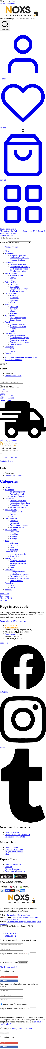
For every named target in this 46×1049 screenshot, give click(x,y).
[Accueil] (2, 389)
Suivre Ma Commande (13, 360)
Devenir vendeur (6, 235)
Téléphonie (18, 231)
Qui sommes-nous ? (12, 832)
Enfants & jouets (10, 233)
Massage (13, 302)
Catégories (9, 481)
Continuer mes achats (13, 376)
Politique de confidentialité (15, 837)
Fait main (3, 600)
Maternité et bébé (16, 275)
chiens (12, 351)
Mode (35, 231)
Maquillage (14, 298)
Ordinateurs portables (18, 264)
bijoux (12, 311)
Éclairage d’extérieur (18, 327)
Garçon (13, 278)
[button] (0, 380)
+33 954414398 (11, 625)
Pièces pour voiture (17, 335)
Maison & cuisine (7, 231)
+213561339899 (11, 627)
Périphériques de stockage (20, 267)
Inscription (4, 1033)
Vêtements (14, 307)
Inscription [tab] (10, 935)
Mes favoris (21, 915)
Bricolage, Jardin (11, 322)
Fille (11, 280)
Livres (7, 251)
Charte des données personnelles (17, 835)
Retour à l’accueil (7, 621)
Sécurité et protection (18, 271)
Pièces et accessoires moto (20, 342)
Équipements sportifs (18, 318)
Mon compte (31, 915)
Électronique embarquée (19, 338)
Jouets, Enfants (11, 273)
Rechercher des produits (9, 18)
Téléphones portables (18, 255)
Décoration (14, 284)
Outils (12, 331)
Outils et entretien (16, 344)
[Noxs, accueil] (21, 16)
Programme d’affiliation (14, 849)
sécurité (13, 329)
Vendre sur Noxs (11, 457)
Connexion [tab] (10, 933)
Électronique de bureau (19, 269)
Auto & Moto (10, 333)
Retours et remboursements (15, 871)
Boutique (8, 353)
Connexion (23, 963)
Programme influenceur (14, 852)
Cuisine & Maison (12, 282)
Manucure (14, 300)
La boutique (11, 915)
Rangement (14, 287)
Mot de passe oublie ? (8, 967)
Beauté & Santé (11, 293)
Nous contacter (20, 621)
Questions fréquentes (13, 864)
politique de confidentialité (22, 1028)
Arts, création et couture (19, 289)
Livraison (8, 867)
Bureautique (28, 231)
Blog (2, 3)
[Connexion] (2, 394)
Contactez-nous (6, 400)
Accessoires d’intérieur (18, 340)
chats (12, 349)
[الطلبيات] (4, 391)
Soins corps (14, 295)
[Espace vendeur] (23, 130)
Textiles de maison (17, 291)
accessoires (14, 313)
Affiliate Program (11, 247)
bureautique (9, 262)
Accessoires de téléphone (19, 258)
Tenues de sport (16, 320)
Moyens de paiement (13, 869)
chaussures (14, 309)
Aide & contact (10, 3)
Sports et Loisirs (11, 315)
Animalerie (9, 347)
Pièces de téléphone (17, 260)
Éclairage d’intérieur (18, 324)
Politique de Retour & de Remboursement (21, 357)
